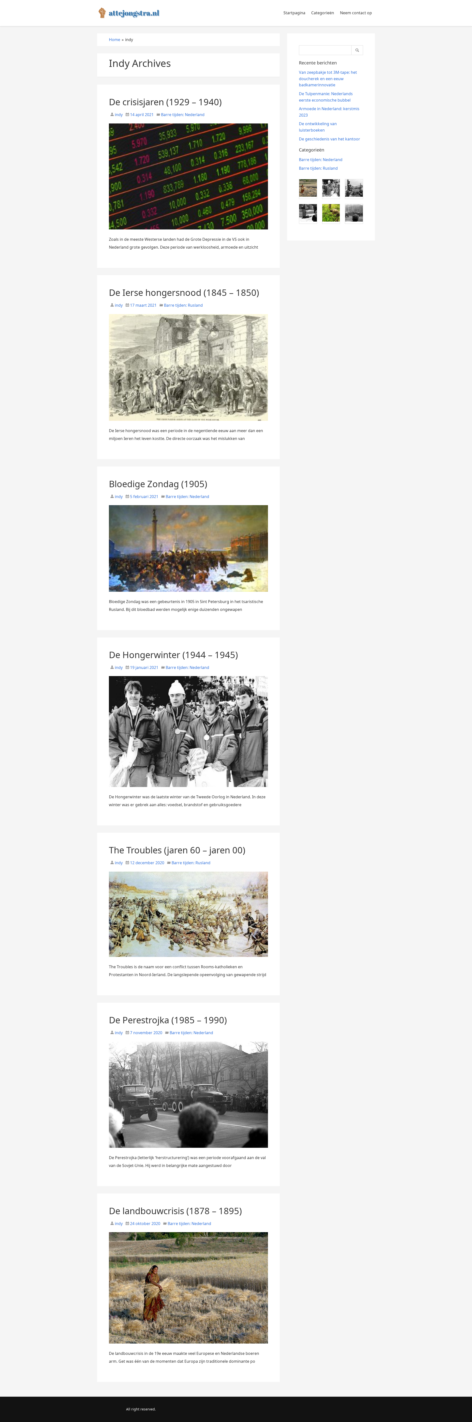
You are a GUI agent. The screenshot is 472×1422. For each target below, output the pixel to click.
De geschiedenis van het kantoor (329, 139)
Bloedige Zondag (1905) (158, 484)
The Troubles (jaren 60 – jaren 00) (177, 850)
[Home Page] (129, 13)
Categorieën (322, 12)
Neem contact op (356, 12)
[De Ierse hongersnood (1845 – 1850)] (188, 422)
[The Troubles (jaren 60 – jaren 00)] (188, 959)
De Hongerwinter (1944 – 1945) (173, 655)
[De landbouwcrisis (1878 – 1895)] (188, 1345)
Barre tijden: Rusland (183, 305)
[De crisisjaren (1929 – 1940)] (188, 231)
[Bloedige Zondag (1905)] (188, 593)
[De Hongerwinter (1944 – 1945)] (188, 789)
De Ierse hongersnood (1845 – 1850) (184, 293)
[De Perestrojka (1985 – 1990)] (188, 1149)
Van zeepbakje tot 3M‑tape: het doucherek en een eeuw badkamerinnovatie (328, 79)
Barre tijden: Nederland (183, 114)
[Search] (357, 50)
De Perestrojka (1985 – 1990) (168, 1020)
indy (118, 114)
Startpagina (294, 12)
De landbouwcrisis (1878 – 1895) (175, 1211)
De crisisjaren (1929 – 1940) (165, 102)
